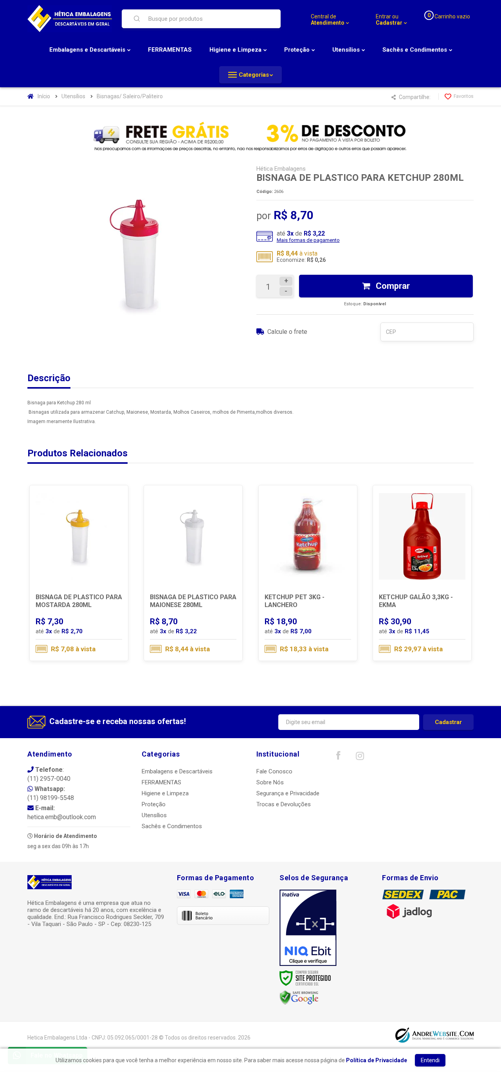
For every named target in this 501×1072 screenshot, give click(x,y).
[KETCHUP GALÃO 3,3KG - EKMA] (422, 573)
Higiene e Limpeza (165, 793)
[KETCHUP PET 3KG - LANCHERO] (308, 573)
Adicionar (94, 627)
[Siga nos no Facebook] (338, 757)
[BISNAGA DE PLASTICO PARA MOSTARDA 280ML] (79, 573)
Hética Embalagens (281, 168)
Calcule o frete (287, 331)
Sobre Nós (270, 782)
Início (44, 96)
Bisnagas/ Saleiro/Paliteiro (130, 96)
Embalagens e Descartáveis (177, 771)
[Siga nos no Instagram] (360, 757)
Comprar (392, 286)
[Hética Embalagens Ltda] (69, 18)
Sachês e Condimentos (172, 826)
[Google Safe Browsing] (299, 997)
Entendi (430, 1060)
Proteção (154, 804)
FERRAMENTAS (161, 782)
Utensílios (73, 96)
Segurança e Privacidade (287, 793)
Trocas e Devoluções (283, 804)
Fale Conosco (274, 771)
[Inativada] (308, 928)
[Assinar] (448, 722)
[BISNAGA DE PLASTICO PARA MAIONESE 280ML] (193, 573)
